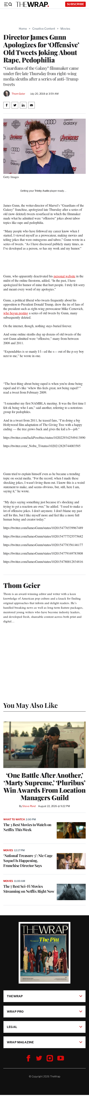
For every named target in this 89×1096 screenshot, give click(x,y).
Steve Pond (29, 806)
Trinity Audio (42, 190)
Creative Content (43, 28)
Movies (65, 28)
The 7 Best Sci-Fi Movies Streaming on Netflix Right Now (28, 889)
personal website (64, 276)
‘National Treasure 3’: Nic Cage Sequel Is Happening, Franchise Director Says (28, 860)
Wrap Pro (15, 1011)
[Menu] (7, 4)
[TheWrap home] (32, 4)
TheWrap (15, 996)
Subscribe (75, 4)
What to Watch (14, 819)
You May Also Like (30, 705)
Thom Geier (18, 93)
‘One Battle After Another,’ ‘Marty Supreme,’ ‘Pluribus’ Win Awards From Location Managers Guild (44, 786)
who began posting (15, 313)
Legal (12, 1027)
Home (23, 28)
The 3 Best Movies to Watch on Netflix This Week (27, 827)
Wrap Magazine (20, 1042)
